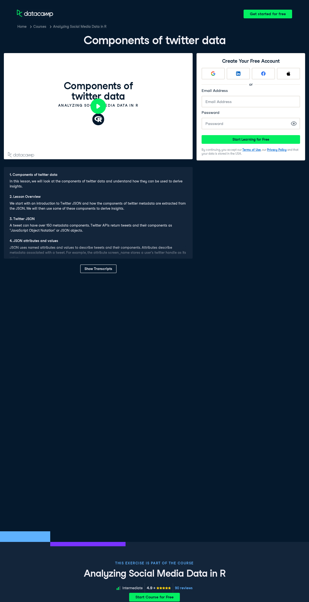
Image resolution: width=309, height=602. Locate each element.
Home (22, 26)
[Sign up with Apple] (288, 73)
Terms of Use (251, 150)
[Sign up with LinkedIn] (238, 73)
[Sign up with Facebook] (263, 73)
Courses (39, 26)
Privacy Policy (277, 150)
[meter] (159, 588)
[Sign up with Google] (213, 73)
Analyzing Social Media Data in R (79, 26)
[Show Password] (293, 123)
